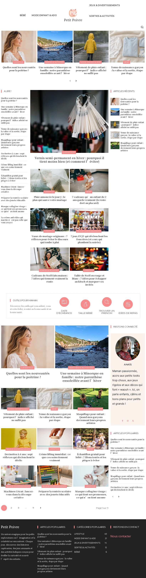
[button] (142, 27)
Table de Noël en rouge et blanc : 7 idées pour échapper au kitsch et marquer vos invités (89, 280)
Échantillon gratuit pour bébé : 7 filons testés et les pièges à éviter (14, 178)
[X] (133, 421)
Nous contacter (120, 536)
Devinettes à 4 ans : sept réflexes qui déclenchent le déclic (14, 156)
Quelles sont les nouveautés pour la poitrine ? (19, 69)
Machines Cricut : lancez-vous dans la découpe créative (13, 189)
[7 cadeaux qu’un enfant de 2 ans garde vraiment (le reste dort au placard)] (89, 180)
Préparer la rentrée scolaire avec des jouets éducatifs (14, 199)
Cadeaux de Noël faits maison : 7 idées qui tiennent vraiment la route (49, 278)
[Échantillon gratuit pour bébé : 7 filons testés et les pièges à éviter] (90, 438)
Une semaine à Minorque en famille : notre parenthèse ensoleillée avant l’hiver (55, 70)
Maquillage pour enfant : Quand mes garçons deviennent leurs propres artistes (13, 144)
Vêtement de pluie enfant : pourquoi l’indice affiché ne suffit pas (91, 70)
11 (33, 507)
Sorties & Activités (54, 62)
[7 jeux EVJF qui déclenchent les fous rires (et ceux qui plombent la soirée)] (89, 219)
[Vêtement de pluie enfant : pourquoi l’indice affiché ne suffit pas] (91, 46)
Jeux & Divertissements (88, 231)
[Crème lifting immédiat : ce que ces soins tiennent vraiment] (54, 438)
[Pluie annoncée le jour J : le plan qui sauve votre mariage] (49, 180)
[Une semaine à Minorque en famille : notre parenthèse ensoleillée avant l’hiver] (54, 46)
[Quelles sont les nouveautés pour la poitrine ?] (18, 46)
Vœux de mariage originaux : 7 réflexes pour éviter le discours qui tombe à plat (49, 239)
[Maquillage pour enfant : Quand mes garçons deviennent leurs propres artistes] (115, 145)
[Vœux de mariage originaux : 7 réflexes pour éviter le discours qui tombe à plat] (49, 219)
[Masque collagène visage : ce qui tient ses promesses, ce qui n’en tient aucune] (90, 476)
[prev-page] (70, 80)
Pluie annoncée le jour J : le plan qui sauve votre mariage (50, 198)
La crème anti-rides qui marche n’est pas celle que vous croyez (14, 220)
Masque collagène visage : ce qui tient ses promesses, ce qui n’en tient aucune (14, 209)
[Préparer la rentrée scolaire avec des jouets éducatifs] (54, 476)
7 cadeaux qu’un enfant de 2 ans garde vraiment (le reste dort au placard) (89, 200)
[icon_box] (64, 306)
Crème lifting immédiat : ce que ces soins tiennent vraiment (13, 167)
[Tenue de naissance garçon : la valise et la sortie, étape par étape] (127, 46)
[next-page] (76, 80)
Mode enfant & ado (90, 62)
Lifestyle (18, 62)
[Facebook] (122, 421)
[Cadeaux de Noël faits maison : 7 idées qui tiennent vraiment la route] (49, 259)
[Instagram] (128, 421)
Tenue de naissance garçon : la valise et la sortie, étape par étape (127, 70)
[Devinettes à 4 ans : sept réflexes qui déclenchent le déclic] (18, 438)
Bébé (126, 62)
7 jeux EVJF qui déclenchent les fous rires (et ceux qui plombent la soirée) (89, 239)
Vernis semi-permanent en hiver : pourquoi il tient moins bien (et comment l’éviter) (69, 160)
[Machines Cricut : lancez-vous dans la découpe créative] (18, 476)
